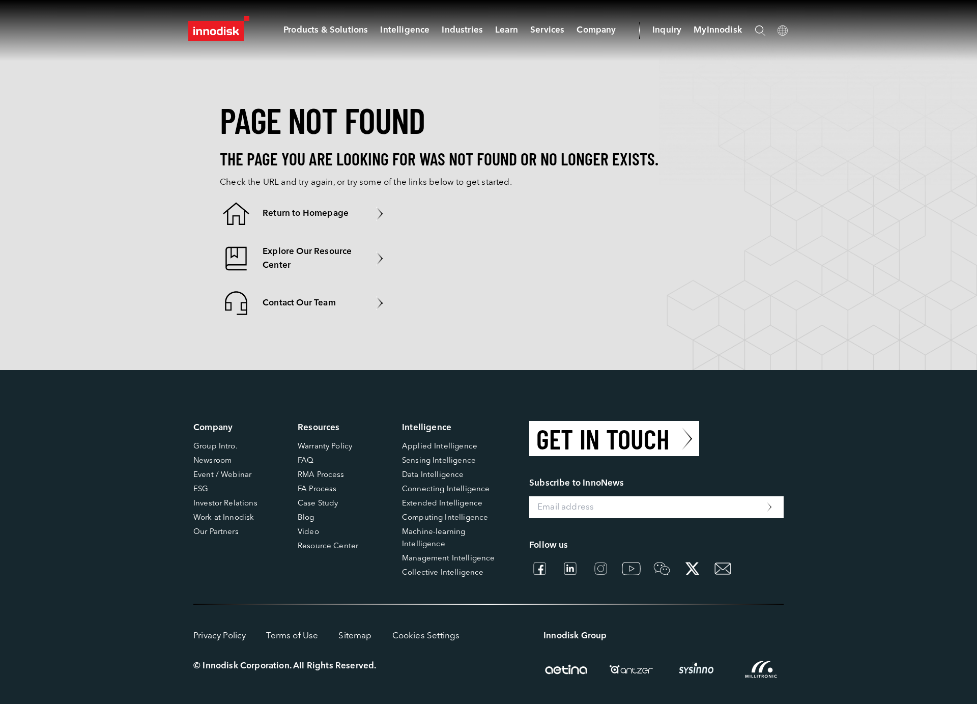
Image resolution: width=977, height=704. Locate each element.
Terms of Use (292, 636)
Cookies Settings (426, 636)
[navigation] (404, 30)
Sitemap (354, 636)
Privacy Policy (219, 636)
